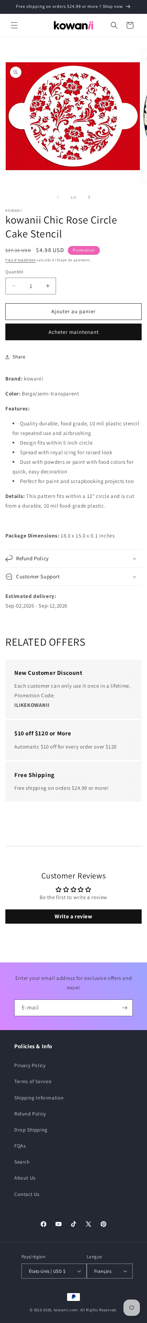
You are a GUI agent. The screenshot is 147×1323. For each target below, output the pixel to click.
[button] (14, 25)
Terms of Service (33, 1081)
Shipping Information (39, 1097)
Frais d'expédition (20, 260)
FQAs (20, 1146)
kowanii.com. (66, 1309)
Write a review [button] (73, 916)
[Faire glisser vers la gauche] (58, 197)
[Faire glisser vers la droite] (89, 197)
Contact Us (27, 1194)
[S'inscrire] (124, 1007)
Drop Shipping (30, 1130)
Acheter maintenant (74, 332)
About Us (25, 1178)
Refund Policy (30, 1114)
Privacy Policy (29, 1065)
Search (22, 1162)
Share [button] (19, 356)
